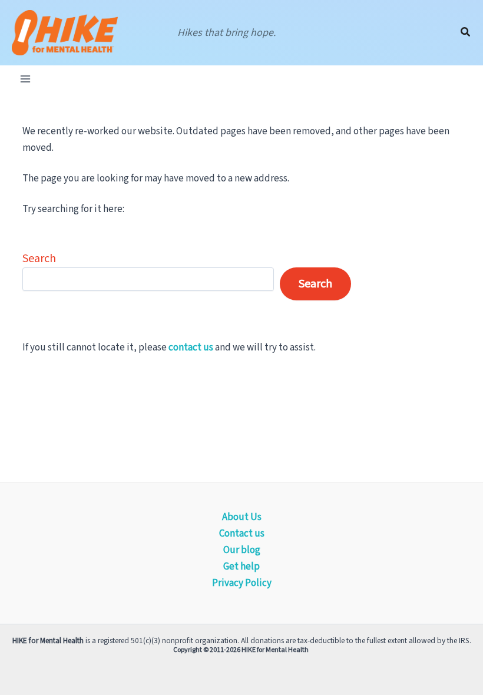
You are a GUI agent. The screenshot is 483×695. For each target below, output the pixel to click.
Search (39, 258)
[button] (466, 33)
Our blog (241, 550)
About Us (242, 517)
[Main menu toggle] (25, 78)
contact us (190, 347)
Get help (241, 567)
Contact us (241, 534)
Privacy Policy (242, 583)
